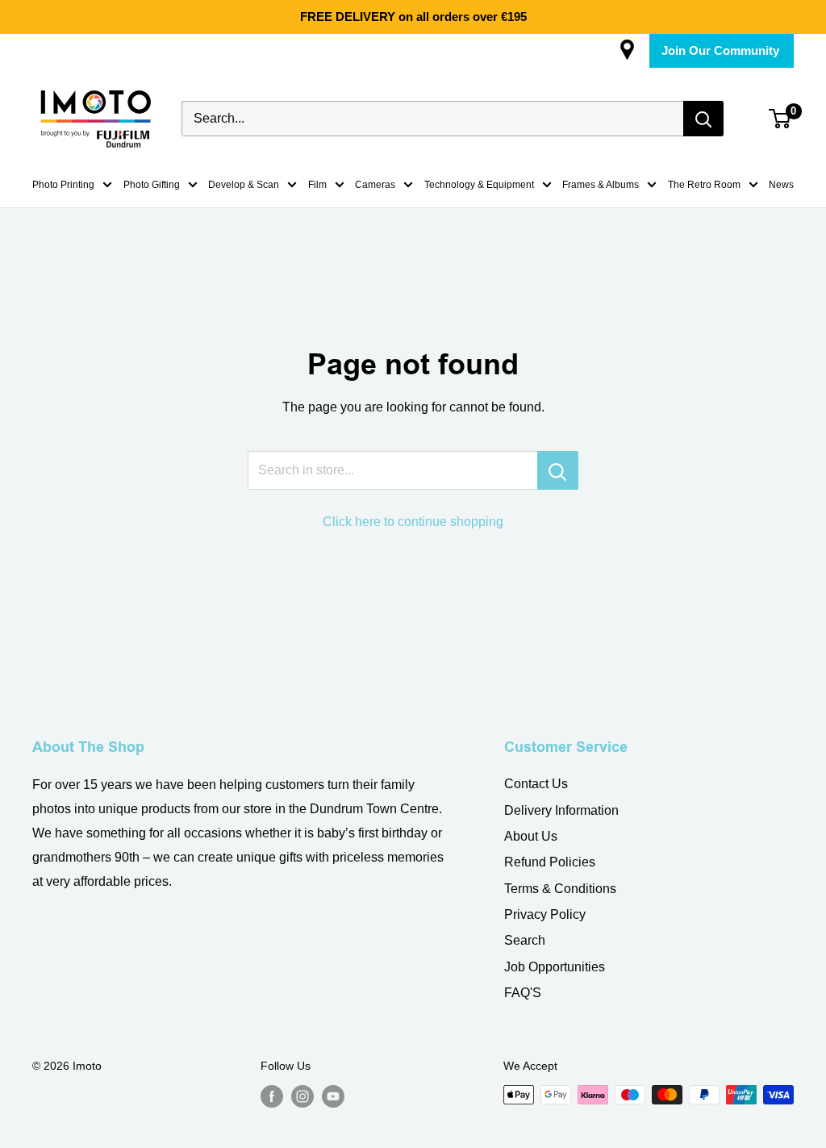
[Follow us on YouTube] (333, 1096)
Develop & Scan (243, 184)
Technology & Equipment (479, 184)
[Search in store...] (557, 470)
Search (524, 940)
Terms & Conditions (560, 888)
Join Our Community (720, 50)
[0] (780, 118)
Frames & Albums (600, 184)
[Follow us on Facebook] (272, 1096)
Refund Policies (549, 862)
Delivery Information (561, 810)
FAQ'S (522, 993)
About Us (530, 836)
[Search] (703, 118)
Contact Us (536, 784)
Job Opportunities (554, 967)
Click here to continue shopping (413, 521)
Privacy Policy (545, 914)
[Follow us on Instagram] (302, 1096)
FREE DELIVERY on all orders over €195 (413, 16)
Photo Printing (63, 184)
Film (317, 184)
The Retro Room (704, 184)
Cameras (375, 184)
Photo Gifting (151, 184)
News (781, 184)
